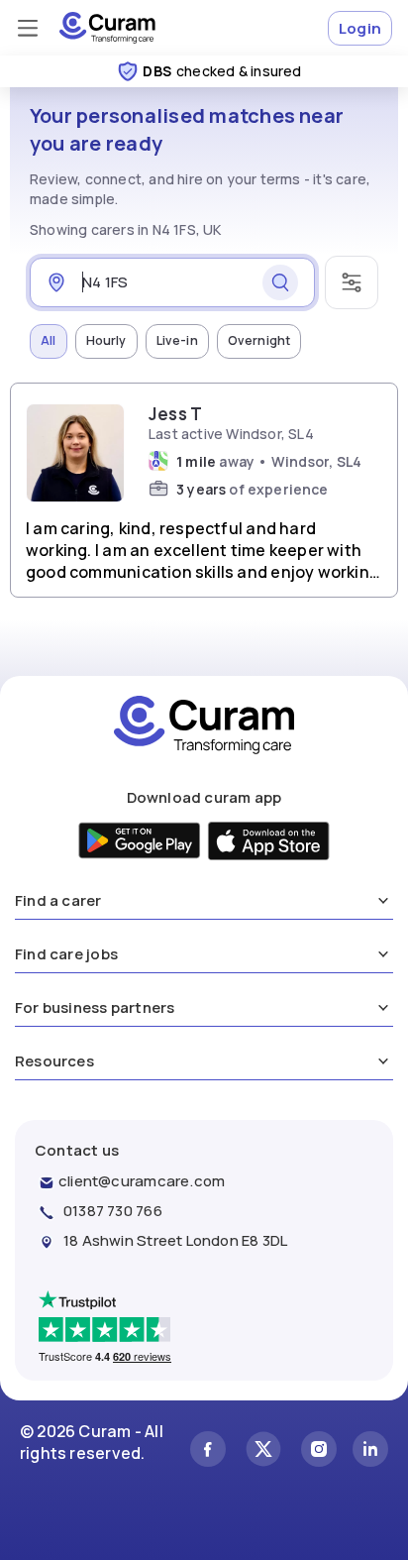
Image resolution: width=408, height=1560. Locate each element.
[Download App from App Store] (269, 843)
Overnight (259, 340)
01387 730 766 (112, 1210)
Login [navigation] (360, 28)
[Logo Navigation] (107, 28)
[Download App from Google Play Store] (140, 843)
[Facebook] (208, 1451)
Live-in (177, 340)
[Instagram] (319, 1451)
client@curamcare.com (141, 1180)
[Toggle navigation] (28, 28)
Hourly (106, 340)
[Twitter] (263, 1451)
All (48, 340)
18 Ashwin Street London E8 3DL (175, 1240)
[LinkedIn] (370, 1451)
